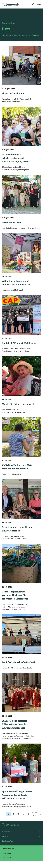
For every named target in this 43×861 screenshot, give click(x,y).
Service (5, 836)
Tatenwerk (6, 832)
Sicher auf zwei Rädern (14, 93)
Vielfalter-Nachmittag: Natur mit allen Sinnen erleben (17, 467)
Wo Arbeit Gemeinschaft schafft (19, 662)
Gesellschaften (7, 841)
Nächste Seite (35, 814)
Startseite (5, 23)
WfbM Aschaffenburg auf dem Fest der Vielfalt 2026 (16, 283)
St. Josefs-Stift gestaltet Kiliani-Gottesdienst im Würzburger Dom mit (14, 724)
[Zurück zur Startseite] (10, 4)
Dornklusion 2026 (12, 222)
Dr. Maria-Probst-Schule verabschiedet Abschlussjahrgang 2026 (15, 158)
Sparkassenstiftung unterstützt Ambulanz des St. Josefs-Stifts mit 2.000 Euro (19, 795)
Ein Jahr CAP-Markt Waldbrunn (19, 343)
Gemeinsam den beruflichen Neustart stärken (17, 529)
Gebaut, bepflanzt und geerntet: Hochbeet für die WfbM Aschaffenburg (15, 595)
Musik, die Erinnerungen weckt (18, 404)
